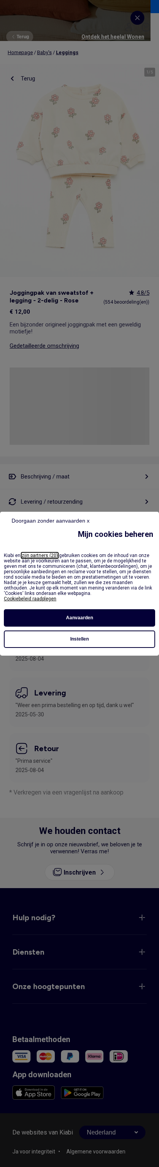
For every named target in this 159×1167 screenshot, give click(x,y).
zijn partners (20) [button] (40, 555)
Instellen (79, 639)
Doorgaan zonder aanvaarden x (51, 521)
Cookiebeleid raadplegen (30, 598)
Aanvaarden (79, 617)
